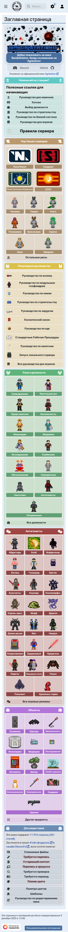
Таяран (34, 211)
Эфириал (48, 252)
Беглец (15, 572)
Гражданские (48, 475)
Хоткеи (36, 102)
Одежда (33, 731)
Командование (20, 394)
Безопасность (48, 414)
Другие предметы (36, 819)
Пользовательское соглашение (43, 928)
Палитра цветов (36, 888)
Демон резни (15, 633)
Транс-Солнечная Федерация (20, 189)
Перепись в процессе (36, 866)
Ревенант (20, 694)
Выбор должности (36, 107)
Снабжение (48, 454)
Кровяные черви (48, 694)
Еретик (53, 572)
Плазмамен (15, 232)
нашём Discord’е (16, 846)
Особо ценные (53, 772)
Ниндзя (53, 633)
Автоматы (15, 772)
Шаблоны (36, 893)
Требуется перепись (36, 856)
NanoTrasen (19, 166)
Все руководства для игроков (36, 363)
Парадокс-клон (34, 674)
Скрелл (53, 232)
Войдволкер (53, 552)
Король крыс (15, 613)
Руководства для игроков (36, 122)
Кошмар (34, 593)
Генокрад (34, 572)
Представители (19, 414)
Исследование (20, 454)
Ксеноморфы (53, 593)
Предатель (53, 653)
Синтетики (20, 495)
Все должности (36, 522)
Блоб (34, 552)
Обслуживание (20, 475)
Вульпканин (34, 232)
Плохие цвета (36, 881)
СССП (48, 189)
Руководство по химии (37, 293)
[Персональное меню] (62, 6)
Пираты (15, 674)
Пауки (53, 674)
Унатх (53, 211)
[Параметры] (52, 6)
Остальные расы (36, 257)
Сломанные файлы (36, 851)
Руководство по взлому (37, 275)
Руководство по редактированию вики (36, 900)
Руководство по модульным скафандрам (37, 284)
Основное (14, 731)
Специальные (34, 515)
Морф (34, 613)
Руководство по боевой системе (36, 116)
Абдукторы (15, 552)
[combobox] (35, 6)
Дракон (53, 613)
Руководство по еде (37, 328)
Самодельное (34, 792)
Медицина (48, 434)
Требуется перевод (36, 876)
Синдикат (48, 166)
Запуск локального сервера (37, 354)
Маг (34, 633)
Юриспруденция (48, 394)
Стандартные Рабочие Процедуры (37, 337)
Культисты (15, 593)
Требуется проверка (36, 871)
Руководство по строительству (36, 112)
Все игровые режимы (36, 701)
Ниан (20, 252)
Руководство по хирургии (37, 310)
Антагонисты (48, 495)
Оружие (34, 812)
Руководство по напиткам (37, 346)
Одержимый (34, 653)
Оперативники (15, 653)
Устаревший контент (36, 861)
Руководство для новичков (36, 97)
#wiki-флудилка (39, 842)
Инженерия (19, 434)
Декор (33, 772)
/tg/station (50, 74)
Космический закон (37, 319)
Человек (15, 211)
